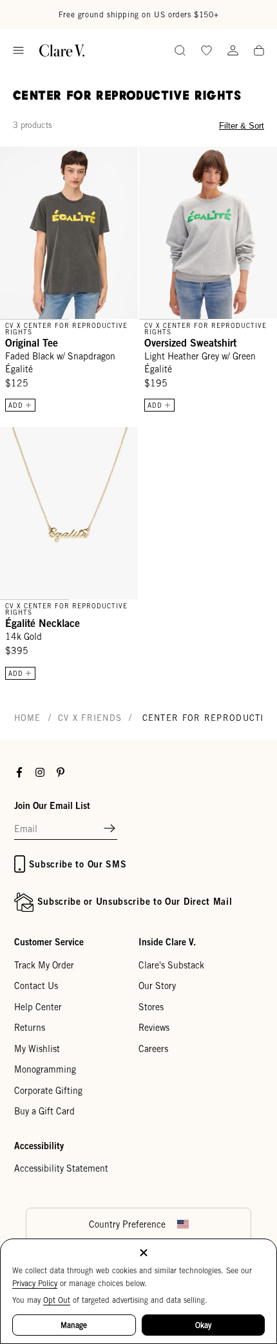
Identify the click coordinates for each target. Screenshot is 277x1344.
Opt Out (56, 1300)
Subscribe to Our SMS (78, 863)
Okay (203, 1325)
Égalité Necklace (42, 623)
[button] (109, 829)
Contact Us (36, 986)
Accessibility (39, 1145)
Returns (29, 1027)
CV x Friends (90, 718)
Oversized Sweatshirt (190, 342)
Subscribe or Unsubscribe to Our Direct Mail (135, 901)
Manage (74, 1325)
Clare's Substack (171, 965)
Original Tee (31, 342)
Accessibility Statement (61, 1168)
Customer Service (49, 941)
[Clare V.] (61, 50)
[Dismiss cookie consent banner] (143, 1253)
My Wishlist (37, 1049)
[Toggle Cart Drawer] (259, 51)
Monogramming (45, 1069)
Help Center (38, 1007)
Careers (153, 1049)
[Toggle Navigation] (18, 50)
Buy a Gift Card (44, 1111)
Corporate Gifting (48, 1090)
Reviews (153, 1027)
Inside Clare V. (167, 941)
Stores (151, 1007)
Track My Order (44, 965)
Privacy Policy (34, 1283)
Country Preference (127, 1224)
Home (27, 718)
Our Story (157, 986)
